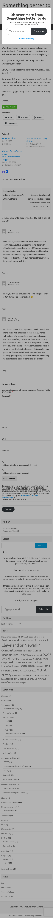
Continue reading (26, 38)
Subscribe (39, 31)
